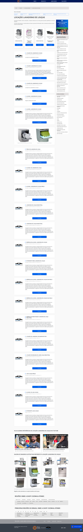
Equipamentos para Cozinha (61, 125)
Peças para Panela (59, 133)
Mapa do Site (59, 521)
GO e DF (41, 511)
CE (37, 511)
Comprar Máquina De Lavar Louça (62, 54)
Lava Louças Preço (60, 72)
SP (23, 511)
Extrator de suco (59, 117)
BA (35, 511)
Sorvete (58, 120)
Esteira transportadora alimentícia (61, 106)
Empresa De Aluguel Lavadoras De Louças (62, 58)
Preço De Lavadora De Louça (61, 87)
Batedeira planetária (60, 98)
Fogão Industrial (59, 123)
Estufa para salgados (60, 114)
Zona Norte (23, 499)
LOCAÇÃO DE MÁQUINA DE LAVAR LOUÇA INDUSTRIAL (61, 79)
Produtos (43, 1)
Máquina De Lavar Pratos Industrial (61, 86)
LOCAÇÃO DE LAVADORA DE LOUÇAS (62, 77)
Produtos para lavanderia (61, 89)
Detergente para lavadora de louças (61, 56)
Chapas (58, 109)
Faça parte (64, 1)
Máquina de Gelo (59, 122)
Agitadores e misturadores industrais (61, 96)
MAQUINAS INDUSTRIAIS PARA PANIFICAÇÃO (61, 130)
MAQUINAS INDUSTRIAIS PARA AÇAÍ (61, 126)
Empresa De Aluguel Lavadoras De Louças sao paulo (62, 61)
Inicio (35, 1)
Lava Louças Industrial (16, 14)
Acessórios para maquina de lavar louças (62, 40)
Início (44, 521)
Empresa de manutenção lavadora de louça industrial (60, 14)
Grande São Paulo (44, 499)
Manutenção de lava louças (61, 82)
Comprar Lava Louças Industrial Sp (62, 52)
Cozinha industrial (60, 128)
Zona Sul (33, 499)
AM (44, 511)
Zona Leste (38, 499)
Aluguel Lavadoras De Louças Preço (48, 14)
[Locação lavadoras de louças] (18, 32)
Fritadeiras (58, 108)
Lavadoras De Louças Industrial (62, 75)
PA (46, 511)
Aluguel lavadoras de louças (24, 14)
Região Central (18, 499)
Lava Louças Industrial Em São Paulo (61, 70)
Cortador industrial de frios (61, 101)
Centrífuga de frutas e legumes (61, 104)
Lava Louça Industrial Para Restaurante (61, 67)
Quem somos (54, 1)
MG (18, 511)
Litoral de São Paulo (52, 499)
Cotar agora (19, 44)
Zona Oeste (29, 499)
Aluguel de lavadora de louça (61, 43)
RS (30, 511)
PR (25, 511)
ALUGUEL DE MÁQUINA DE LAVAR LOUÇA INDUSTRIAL (34, 14)
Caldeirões (58, 111)
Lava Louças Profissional (61, 74)
